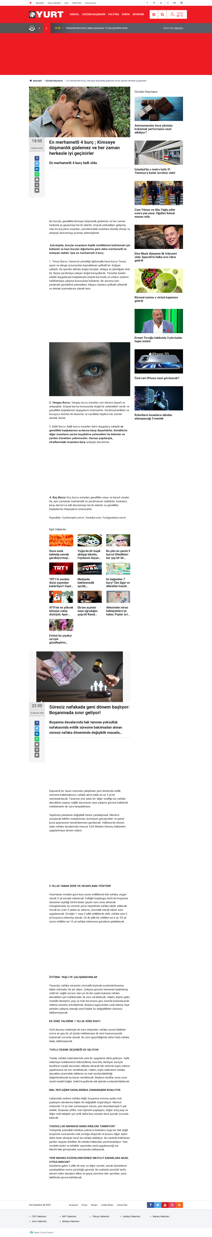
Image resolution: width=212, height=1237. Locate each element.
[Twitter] (37, 163)
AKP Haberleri (69, 1216)
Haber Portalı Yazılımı (43, 1232)
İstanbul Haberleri (131, 1216)
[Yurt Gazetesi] (46, 14)
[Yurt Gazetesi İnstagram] (167, 2)
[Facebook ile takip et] (150, 1205)
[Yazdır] (37, 185)
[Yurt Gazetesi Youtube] (161, 2)
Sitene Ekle (76, 3)
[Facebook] (37, 158)
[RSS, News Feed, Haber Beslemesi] (179, 1205)
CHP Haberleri (39, 1216)
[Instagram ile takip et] (172, 1205)
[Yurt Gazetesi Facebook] (147, 2)
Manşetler (40, 3)
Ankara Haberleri (161, 1216)
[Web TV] (174, 2)
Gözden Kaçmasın (93, 14)
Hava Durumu (90, 3)
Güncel (74, 14)
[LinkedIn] (37, 169)
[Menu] (153, 14)
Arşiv (66, 3)
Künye (84, 1205)
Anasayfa (73, 1205)
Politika (113, 14)
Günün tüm (173, 28)
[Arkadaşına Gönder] (37, 179)
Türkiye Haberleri (100, 1216)
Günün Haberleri (54, 3)
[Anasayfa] (30, 3)
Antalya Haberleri (70, 1221)
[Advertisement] (106, 55)
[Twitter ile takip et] (157, 1205)
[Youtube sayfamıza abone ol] (165, 1205)
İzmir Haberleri (39, 1221)
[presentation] (39, 28)
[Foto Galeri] (181, 2)
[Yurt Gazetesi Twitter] (154, 2)
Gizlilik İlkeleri (107, 1205)
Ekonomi (138, 14)
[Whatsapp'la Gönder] (37, 174)
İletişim (94, 1205)
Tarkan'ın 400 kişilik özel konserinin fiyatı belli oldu (91, 28)
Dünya (126, 14)
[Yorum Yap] (37, 190)
